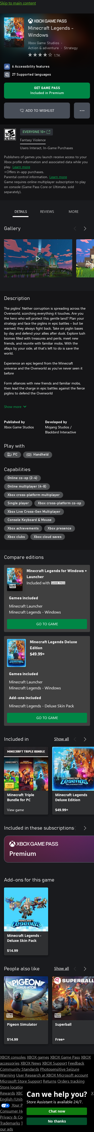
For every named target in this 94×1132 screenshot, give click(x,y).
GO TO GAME (47, 624)
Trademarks (10, 1123)
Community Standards (19, 1069)
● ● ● (82, 110)
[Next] (85, 228)
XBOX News (31, 1063)
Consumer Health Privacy (22, 1111)
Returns (49, 1081)
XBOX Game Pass (65, 1057)
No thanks (57, 1121)
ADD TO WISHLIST (40, 110)
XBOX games (38, 1057)
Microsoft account (72, 1075)
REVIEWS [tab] (47, 211)
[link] (26, 781)
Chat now (57, 1111)
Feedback (76, 1063)
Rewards (7, 1093)
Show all (61, 738)
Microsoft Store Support (21, 1081)
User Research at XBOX (36, 1075)
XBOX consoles (13, 1057)
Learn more (21, 166)
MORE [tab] (73, 211)
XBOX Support (54, 1063)
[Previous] (75, 228)
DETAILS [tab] (21, 211)
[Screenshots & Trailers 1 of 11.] (38, 258)
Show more (12, 406)
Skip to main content (18, 2)
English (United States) (19, 1099)
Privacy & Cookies (16, 1117)
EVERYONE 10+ (34, 132)
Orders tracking (70, 1081)
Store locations (13, 1087)
